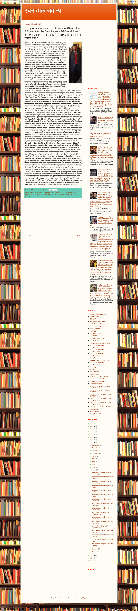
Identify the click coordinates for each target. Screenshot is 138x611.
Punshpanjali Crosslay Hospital (99, 376)
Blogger (84, 598)
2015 (92, 440)
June (93, 462)
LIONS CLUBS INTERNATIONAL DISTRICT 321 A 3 (100, 395)
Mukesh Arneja (94, 374)
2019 (92, 429)
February (95, 549)
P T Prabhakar (94, 341)
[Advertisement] (53, 218)
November (95, 448)
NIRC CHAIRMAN (95, 324)
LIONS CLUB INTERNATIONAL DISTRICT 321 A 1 (100, 391)
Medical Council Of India (97, 379)
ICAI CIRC (93, 331)
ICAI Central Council (96, 333)
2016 (92, 437)
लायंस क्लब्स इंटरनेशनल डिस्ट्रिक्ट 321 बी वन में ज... (102, 477)
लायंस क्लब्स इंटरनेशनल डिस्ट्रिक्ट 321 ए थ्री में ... (102, 486)
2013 (92, 555)
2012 (92, 558)
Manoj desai (93, 369)
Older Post (79, 236)
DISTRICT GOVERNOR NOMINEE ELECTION (51, 192)
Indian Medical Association (98, 381)
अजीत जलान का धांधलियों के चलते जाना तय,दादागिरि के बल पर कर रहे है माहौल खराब (105, 119)
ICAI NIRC (93, 336)
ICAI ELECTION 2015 (97, 338)
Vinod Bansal (94, 409)
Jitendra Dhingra (95, 316)
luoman (72, 598)
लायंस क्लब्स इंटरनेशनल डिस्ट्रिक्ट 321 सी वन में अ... (102, 482)
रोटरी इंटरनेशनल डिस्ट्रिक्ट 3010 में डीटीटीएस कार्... (101, 527)
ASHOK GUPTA (95, 329)
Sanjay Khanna (94, 371)
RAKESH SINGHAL (30, 194)
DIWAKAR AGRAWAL (71, 192)
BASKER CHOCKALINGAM (98, 314)
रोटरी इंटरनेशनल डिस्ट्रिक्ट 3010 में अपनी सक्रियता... (102, 504)
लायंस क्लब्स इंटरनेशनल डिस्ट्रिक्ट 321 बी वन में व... (102, 536)
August (94, 456)
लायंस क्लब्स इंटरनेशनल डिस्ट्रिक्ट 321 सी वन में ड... (102, 473)
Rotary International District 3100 (99, 360)
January (94, 552)
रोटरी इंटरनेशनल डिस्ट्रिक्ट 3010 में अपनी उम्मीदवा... (102, 531)
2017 (92, 434)
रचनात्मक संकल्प (43, 10)
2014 (92, 443)
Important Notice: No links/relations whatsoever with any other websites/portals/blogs (100, 134)
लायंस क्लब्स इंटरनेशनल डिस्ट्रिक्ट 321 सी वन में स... (102, 518)
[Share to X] (53, 190)
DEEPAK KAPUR (95, 326)
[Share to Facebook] (55, 190)
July (93, 459)
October (94, 451)
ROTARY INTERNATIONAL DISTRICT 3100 (49, 194)
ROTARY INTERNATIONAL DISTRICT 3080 (98, 350)
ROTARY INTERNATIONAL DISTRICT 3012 (98, 346)
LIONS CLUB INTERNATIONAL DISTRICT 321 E (100, 387)
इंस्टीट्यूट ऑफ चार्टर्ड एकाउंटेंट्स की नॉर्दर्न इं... (102, 540)
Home (53, 236)
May (93, 464)
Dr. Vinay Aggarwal (96, 384)
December (95, 445)
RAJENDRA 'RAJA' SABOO (98, 321)
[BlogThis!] (51, 190)
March (94, 470)
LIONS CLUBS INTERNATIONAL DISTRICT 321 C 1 (100, 403)
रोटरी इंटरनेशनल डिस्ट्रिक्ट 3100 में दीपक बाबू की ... (102, 544)
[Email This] (49, 190)
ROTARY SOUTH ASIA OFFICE (100, 343)
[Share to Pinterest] (57, 190)
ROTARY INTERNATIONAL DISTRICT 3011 (98, 354)
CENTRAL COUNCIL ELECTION (100, 407)
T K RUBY (93, 319)
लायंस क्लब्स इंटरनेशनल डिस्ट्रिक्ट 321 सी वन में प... (102, 509)
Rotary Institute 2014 (96, 414)
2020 (92, 426)
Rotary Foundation (95, 358)
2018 (92, 431)
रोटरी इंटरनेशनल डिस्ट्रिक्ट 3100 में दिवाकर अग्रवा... (101, 513)
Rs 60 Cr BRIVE (66, 194)
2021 (92, 423)
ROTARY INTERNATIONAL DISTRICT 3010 (98, 363)
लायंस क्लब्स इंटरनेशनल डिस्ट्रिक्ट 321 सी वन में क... (102, 500)
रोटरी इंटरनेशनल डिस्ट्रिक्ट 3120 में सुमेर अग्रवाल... (102, 522)
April (94, 467)
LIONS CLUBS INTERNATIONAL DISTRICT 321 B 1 (100, 399)
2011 (92, 561)
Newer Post (28, 236)
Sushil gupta (93, 367)
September (95, 453)
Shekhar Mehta (94, 411)
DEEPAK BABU (34, 192)
